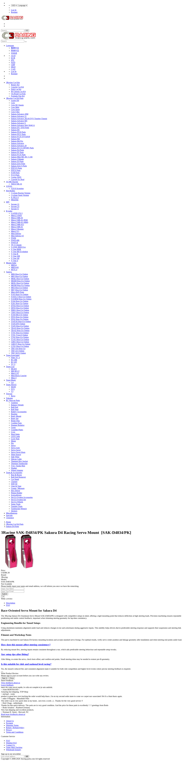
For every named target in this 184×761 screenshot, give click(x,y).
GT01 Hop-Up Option (20, 346)
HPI (7, 202)
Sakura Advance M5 (19, 121)
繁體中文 (15, 48)
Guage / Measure (18, 488)
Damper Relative (17, 425)
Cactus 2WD (16, 177)
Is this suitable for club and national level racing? (26, 664)
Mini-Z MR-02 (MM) (19, 222)
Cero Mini (15, 107)
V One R (14, 254)
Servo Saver (16, 450)
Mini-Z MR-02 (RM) (19, 220)
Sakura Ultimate (17, 159)
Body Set (14, 418)
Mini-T (14, 378)
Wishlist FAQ (11, 743)
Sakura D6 (15, 130)
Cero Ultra (15, 112)
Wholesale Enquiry (13, 750)
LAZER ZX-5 (17, 213)
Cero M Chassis (17, 105)
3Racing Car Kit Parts (14, 98)
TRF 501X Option (18, 353)
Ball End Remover (18, 477)
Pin (12, 443)
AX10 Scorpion (17, 188)
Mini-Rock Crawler (19, 376)
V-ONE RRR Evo (18, 247)
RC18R (14, 360)
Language (10, 45)
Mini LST (15, 373)
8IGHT (14, 369)
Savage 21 (15, 204)
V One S (14, 261)
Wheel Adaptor (17, 470)
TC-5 (13, 364)
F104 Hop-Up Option (19, 301)
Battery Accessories (19, 412)
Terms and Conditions (14, 732)
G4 (12, 382)
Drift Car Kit (16, 89)
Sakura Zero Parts (18, 164)
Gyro (13, 432)
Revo (13, 396)
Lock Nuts (15, 439)
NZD (13, 62)
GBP (13, 65)
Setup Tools (15, 504)
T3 (12, 391)
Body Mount (16, 416)
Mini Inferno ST (17, 236)
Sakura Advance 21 (19, 116)
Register (14, 12)
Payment (9, 723)
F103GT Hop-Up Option (21, 297)
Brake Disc (15, 421)
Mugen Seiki (11, 263)
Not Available (6, 584)
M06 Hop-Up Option (19, 274)
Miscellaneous (11, 513)
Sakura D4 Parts (17, 150)
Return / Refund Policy (15, 728)
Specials (9, 515)
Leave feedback (7, 685)
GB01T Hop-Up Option (20, 344)
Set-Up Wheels (17, 502)
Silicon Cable (16, 459)
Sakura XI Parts (17, 161)
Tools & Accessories (14, 473)
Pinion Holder (16, 493)
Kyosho (9, 211)
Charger (14, 482)
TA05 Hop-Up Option (20, 326)
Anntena (14, 403)
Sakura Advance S (18, 123)
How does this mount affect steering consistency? (26, 644)
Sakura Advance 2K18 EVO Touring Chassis (29, 119)
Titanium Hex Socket (19, 461)
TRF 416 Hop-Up (18, 348)
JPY (12, 60)
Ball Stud (14, 409)
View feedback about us (10, 683)
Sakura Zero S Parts (19, 166)
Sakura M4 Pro (17, 141)
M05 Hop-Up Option (19, 276)
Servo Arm (15, 448)
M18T (13, 387)
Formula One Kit (18, 96)
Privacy (9, 730)
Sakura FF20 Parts (18, 132)
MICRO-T (15, 371)
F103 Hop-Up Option (19, 294)
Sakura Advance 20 (19, 146)
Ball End (14, 407)
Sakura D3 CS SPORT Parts (22, 148)
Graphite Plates (17, 430)
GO (27, 30)
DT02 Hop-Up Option (20, 306)
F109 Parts (15, 173)
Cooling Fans (16, 423)
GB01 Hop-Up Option (20, 342)
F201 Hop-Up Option (19, 303)
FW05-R (14, 243)
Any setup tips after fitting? (15, 654)
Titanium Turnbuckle (19, 463)
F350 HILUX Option (19, 315)
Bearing (14, 414)
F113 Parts (15, 175)
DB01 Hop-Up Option (20, 310)
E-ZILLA (15, 197)
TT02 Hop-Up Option (20, 337)
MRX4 (14, 265)
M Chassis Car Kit (18, 91)
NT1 (13, 389)
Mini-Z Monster (17, 229)
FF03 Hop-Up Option (19, 317)
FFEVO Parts (16, 168)
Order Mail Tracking (14, 747)
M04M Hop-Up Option (20, 281)
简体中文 (15, 50)
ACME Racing (12, 182)
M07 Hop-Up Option (19, 290)
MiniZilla (14, 200)
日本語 (14, 53)
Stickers (14, 511)
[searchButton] (26, 41)
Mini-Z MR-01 (17, 227)
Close (12, 678)
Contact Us (10, 745)
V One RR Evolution (19, 252)
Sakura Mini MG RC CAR (22, 157)
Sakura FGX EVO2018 (20, 137)
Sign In (4, 678)
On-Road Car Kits (18, 94)
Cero (13, 103)
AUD (13, 56)
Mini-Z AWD (16, 215)
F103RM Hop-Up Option (21, 299)
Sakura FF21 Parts (18, 134)
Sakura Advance (17, 143)
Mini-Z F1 (15, 231)
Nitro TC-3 (15, 358)
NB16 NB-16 (16, 184)
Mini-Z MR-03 (17, 218)
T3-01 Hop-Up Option (20, 339)
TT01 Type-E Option (19, 335)
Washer (14, 468)
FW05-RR (15, 240)
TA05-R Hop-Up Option (21, 321)
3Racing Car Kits (13, 82)
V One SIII (15, 256)
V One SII (15, 258)
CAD (13, 69)
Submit (4, 594)
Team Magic (11, 380)
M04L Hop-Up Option (20, 279)
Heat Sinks (15, 434)
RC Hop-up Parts (13, 400)
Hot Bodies (10, 191)
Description (10, 603)
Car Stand (15, 479)
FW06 (13, 238)
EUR (13, 58)
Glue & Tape (16, 486)
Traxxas (9, 394)
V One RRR (16, 249)
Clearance (10, 518)
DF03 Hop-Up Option (20, 308)
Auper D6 (15, 100)
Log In (13, 10)
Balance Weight (17, 405)
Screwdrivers (16, 495)
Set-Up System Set (18, 500)
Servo (13, 445)
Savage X (15, 209)
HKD (13, 67)
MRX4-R (15, 267)
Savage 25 (15, 206)
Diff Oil (14, 484)
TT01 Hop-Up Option (20, 333)
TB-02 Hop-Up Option (20, 330)
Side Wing (15, 457)
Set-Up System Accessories (22, 497)
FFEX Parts (15, 170)
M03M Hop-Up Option (20, 285)
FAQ (8, 605)
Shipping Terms (12, 725)
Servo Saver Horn (18, 452)
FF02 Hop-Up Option (19, 319)
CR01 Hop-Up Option (20, 312)
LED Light (15, 436)
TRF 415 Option (17, 351)
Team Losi (10, 367)
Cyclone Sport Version (20, 195)
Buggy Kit (15, 85)
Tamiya (9, 272)
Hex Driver (15, 491)
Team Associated (12, 355)
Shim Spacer (16, 454)
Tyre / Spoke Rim (18, 466)
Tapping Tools (16, 506)
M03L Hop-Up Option (20, 283)
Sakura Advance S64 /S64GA (23, 125)
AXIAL (9, 186)
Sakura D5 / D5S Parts (20, 128)
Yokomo (9, 398)
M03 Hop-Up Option (19, 288)
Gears (13, 427)
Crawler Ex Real (17, 179)
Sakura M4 (15, 139)
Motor (13, 441)
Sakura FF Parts (17, 152)
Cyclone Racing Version (20, 193)
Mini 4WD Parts (17, 292)
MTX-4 (14, 270)
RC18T (14, 362)
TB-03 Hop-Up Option (20, 328)
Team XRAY (11, 385)
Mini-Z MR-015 (17, 224)
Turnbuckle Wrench (19, 509)
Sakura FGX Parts (18, 155)
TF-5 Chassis (16, 245)
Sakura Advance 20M (19, 114)
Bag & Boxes (16, 475)
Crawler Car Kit (17, 87)
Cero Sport (15, 109)
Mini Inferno (16, 233)
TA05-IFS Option (18, 324)
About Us (10, 721)
